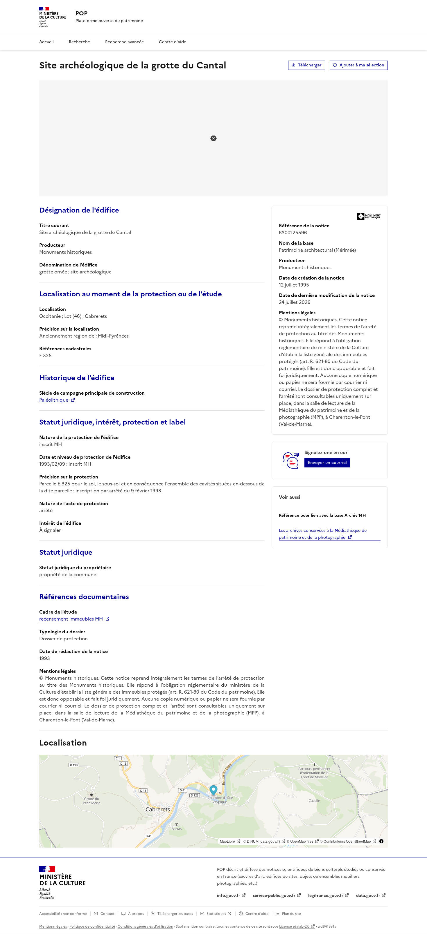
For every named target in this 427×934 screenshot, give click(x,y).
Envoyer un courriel (327, 463)
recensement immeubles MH (71, 618)
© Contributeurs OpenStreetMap (345, 841)
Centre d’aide (256, 913)
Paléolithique (53, 399)
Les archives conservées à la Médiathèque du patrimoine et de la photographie (323, 534)
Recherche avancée (124, 42)
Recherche (79, 42)
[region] (213, 801)
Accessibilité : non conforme (63, 913)
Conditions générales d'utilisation (145, 926)
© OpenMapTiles (300, 841)
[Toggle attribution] (381, 841)
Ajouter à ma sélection (362, 65)
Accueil (46, 42)
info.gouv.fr (228, 896)
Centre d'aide (172, 42)
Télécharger (310, 65)
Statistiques (216, 913)
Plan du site (291, 913)
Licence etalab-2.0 (294, 926)
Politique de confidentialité (92, 926)
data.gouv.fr (368, 896)
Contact (107, 913)
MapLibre (227, 841)
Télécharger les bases (175, 913)
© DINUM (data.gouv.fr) (261, 841)
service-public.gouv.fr (274, 896)
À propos (136, 913)
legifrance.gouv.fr (325, 896)
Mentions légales (53, 926)
